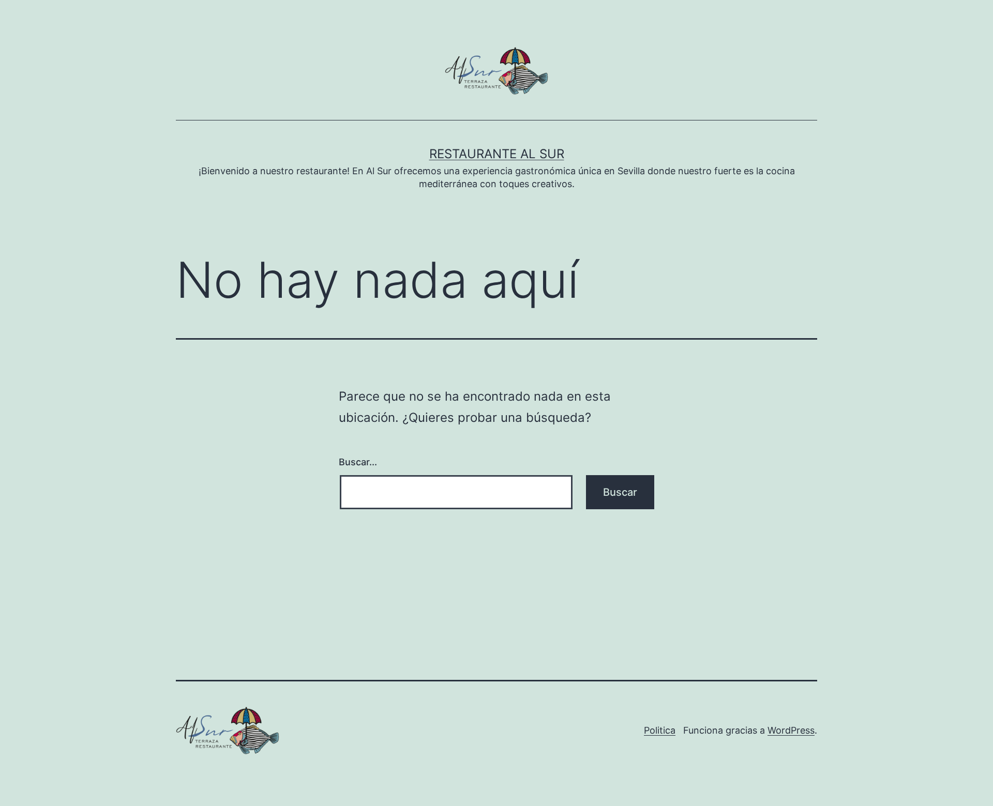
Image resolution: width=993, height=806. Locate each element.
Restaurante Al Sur (496, 153)
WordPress (791, 730)
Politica (659, 730)
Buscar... (358, 462)
